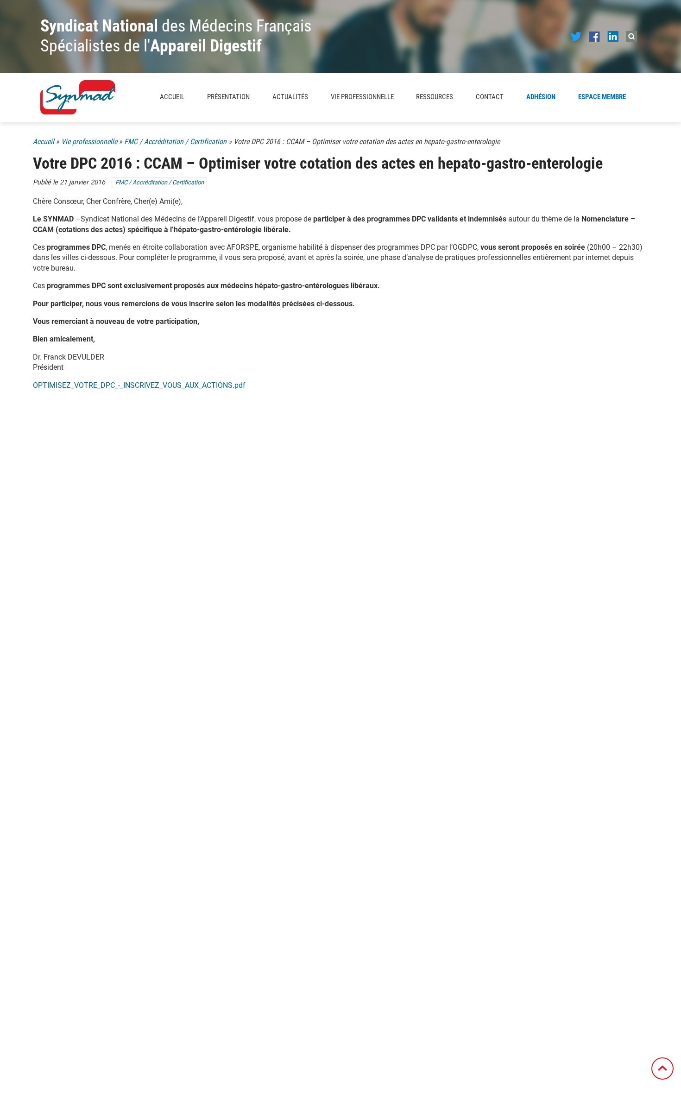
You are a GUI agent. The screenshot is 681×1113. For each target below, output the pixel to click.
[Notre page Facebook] (594, 36)
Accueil (172, 97)
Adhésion (540, 97)
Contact (490, 97)
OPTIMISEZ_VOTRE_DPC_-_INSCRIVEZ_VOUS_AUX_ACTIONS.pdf (139, 385)
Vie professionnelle (89, 141)
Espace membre (602, 97)
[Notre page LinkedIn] (613, 36)
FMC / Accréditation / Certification (175, 141)
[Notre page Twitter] (576, 36)
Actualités (290, 97)
